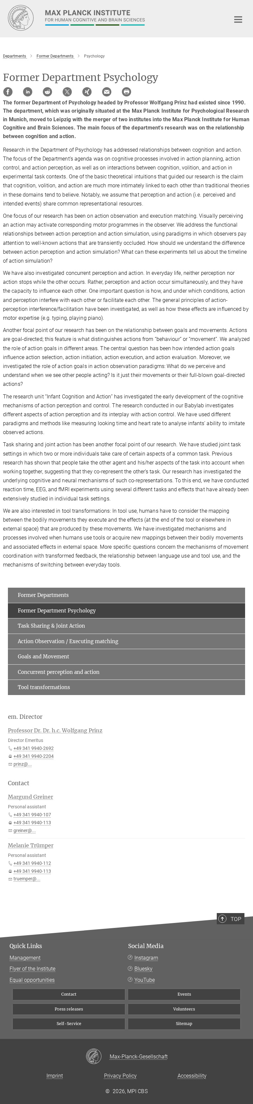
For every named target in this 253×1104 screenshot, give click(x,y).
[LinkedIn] (28, 92)
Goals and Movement (43, 656)
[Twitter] (67, 92)
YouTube (144, 980)
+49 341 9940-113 (32, 822)
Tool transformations (44, 687)
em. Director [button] (25, 717)
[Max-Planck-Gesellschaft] (98, 1057)
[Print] (126, 92)
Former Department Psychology (57, 610)
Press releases (69, 1009)
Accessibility (192, 1076)
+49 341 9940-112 (32, 863)
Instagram (146, 958)
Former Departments (43, 595)
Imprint (54, 1076)
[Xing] (87, 92)
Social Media (146, 946)
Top (236, 919)
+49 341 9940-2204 (34, 756)
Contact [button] (18, 783)
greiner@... (25, 830)
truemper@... (27, 878)
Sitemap (184, 1023)
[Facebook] (8, 92)
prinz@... (23, 764)
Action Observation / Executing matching (68, 641)
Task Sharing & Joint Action (51, 626)
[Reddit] (47, 92)
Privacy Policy (120, 1076)
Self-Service (69, 1023)
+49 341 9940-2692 (34, 748)
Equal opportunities (32, 980)
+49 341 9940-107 (32, 814)
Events (184, 994)
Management (25, 958)
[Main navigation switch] (238, 19)
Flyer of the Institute (32, 969)
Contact (68, 994)
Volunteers (184, 1009)
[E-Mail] (107, 92)
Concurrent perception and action (58, 672)
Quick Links (26, 946)
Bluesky (143, 969)
